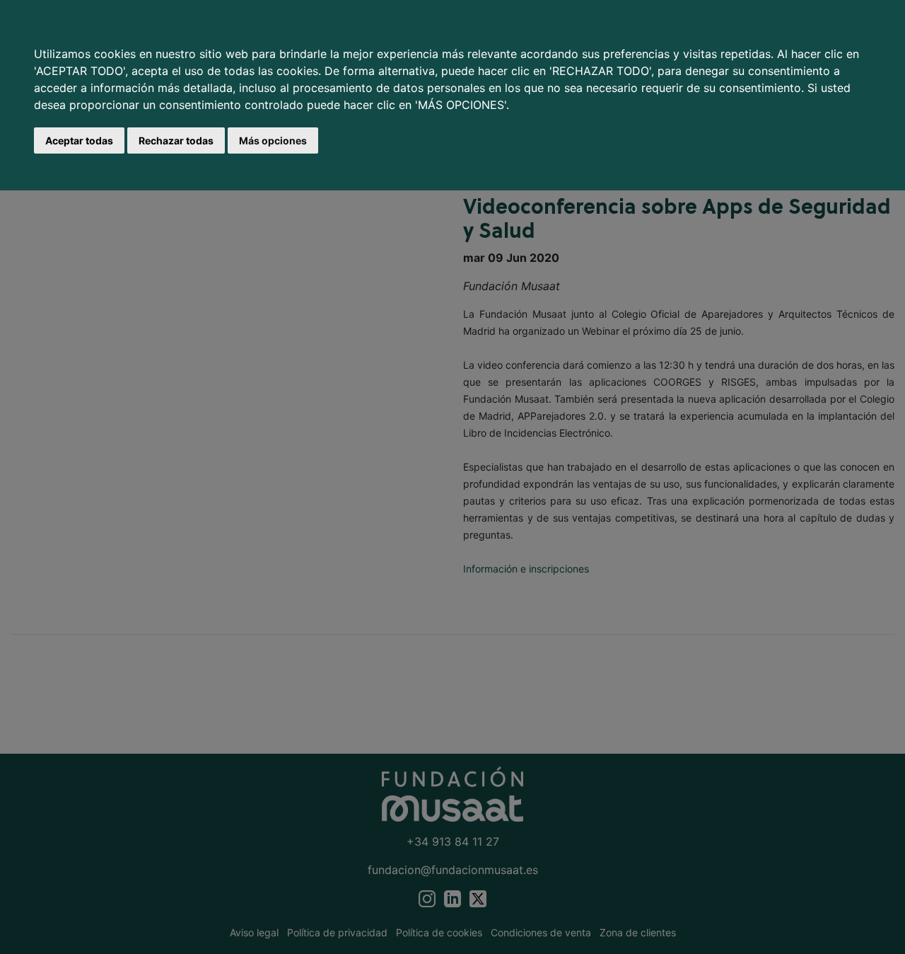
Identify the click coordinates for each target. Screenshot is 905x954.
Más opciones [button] (273, 140)
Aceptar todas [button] (79, 140)
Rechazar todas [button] (176, 140)
